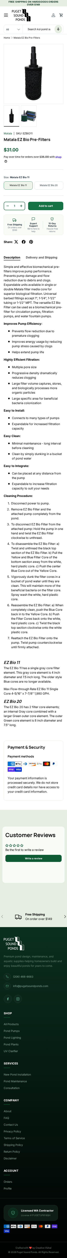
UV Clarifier (11, 1051)
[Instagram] (18, 999)
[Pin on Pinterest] (31, 242)
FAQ (6, 1118)
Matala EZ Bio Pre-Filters (27, 37)
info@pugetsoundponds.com (30, 986)
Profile (8, 1188)
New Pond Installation (17, 1074)
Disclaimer (10, 1158)
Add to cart (46, 205)
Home (7, 37)
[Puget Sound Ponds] (33, 943)
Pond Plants (11, 1044)
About (7, 1111)
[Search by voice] (58, 29)
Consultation (12, 1088)
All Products (11, 1024)
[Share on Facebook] (23, 242)
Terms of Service (14, 1138)
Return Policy (12, 1151)
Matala (8, 133)
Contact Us (11, 1124)
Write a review (33, 858)
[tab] (12, 257)
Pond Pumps (12, 1031)
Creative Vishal (43, 1247)
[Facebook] (8, 999)
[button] (61, 15)
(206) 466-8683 (23, 976)
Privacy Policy (12, 1131)
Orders (8, 1182)
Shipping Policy (13, 1145)
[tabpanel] (33, 499)
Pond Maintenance (15, 1081)
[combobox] (33, 29)
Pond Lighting (12, 1037)
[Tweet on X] (16, 242)
